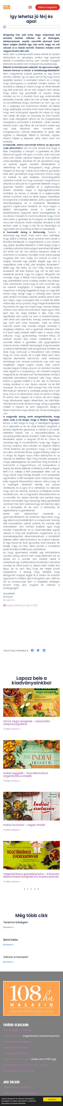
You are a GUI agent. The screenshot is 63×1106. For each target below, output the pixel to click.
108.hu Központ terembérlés (18, 1070)
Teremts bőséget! (15, 922)
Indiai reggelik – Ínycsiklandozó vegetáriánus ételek (25, 774)
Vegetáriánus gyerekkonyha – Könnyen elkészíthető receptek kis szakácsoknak (31, 875)
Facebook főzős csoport (17, 1059)
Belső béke (10, 940)
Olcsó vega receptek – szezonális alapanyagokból (26, 722)
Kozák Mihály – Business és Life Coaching (26, 1065)
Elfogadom (52, 1099)
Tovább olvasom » (11, 729)
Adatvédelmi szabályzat (16, 1087)
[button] (30, 7)
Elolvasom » (8, 927)
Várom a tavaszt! (15, 957)
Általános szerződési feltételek (20, 1093)
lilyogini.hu (8, 600)
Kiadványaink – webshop (17, 1030)
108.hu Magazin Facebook (17, 1041)
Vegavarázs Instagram (16, 1053)
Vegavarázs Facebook (15, 1047)
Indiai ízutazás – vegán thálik (24, 825)
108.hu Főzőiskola (12, 1035)
